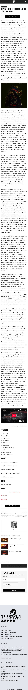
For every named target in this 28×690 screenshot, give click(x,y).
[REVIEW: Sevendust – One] (4, 552)
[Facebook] (6, 16)
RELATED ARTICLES (5, 535)
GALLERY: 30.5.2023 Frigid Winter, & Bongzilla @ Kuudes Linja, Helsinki (7, 515)
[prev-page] (2, 557)
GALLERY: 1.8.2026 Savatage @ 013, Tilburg (9, 680)
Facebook (4, 495)
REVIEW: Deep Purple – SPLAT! (7, 638)
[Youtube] (14, 621)
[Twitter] (9, 16)
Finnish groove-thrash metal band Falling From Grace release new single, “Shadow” (21, 515)
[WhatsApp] (15, 16)
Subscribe (14, 590)
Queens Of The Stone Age (14, 492)
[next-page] (4, 557)
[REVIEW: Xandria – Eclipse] (4, 540)
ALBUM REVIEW (7, 4)
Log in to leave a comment (14, 565)
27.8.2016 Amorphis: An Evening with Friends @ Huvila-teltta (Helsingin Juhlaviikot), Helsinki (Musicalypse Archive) (12, 650)
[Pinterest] (12, 16)
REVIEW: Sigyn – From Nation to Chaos (8, 632)
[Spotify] (8, 621)
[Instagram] (5, 621)
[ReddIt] (18, 16)
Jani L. (3, 13)
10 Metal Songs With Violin (6, 652)
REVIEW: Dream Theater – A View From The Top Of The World (12, 647)
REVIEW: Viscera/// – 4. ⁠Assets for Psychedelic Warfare (11, 636)
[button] (2, 2)
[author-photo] (14, 527)
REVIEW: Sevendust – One (14, 551)
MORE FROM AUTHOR (15, 535)
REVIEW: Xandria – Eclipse (14, 538)
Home (2, 4)
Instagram (4, 499)
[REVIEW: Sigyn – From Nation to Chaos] (4, 546)
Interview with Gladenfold (6, 658)
